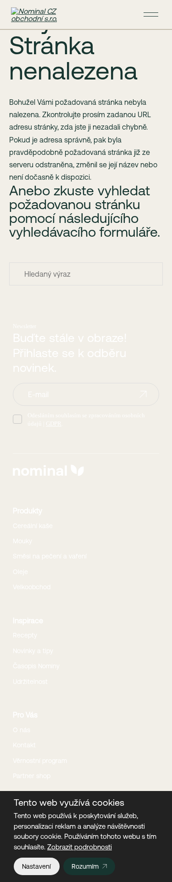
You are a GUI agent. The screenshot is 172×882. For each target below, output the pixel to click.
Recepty (25, 635)
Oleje (20, 571)
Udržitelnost (30, 681)
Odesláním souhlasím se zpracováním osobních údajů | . (86, 419)
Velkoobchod (31, 587)
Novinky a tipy (33, 650)
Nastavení (36, 866)
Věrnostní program (40, 760)
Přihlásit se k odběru (143, 394)
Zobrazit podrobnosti (79, 847)
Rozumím (85, 866)
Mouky (22, 541)
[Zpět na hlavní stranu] (38, 14)
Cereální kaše (33, 525)
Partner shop (31, 776)
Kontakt (24, 745)
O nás (21, 730)
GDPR (53, 423)
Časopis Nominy (36, 666)
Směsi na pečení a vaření (50, 556)
